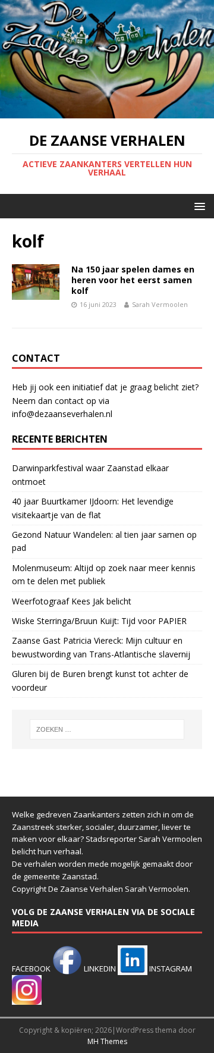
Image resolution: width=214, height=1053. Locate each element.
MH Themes (107, 1041)
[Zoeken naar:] (107, 729)
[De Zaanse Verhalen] (107, 111)
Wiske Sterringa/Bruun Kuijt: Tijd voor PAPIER (99, 620)
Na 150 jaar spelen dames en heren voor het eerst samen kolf (132, 280)
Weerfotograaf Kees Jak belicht (71, 601)
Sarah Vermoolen (160, 304)
